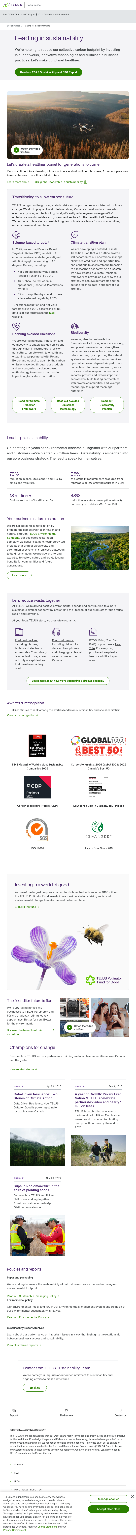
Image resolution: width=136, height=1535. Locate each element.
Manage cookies (108, 1499)
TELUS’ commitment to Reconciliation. (30, 1453)
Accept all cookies (109, 1509)
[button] (129, 5)
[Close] (132, 1496)
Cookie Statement (47, 1526)
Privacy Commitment (14, 1530)
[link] (13, 25)
